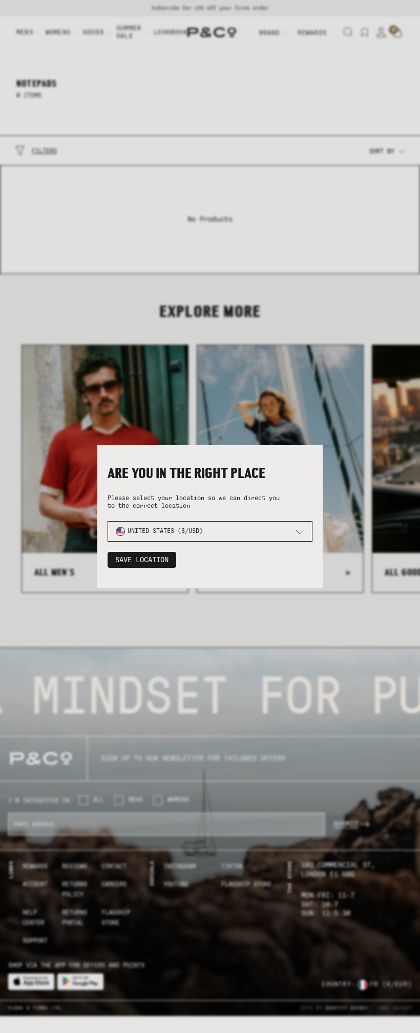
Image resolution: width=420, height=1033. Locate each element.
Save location (142, 560)
